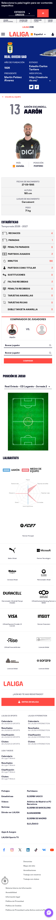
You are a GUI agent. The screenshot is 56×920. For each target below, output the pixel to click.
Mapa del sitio (29, 866)
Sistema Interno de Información (18, 888)
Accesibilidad (11, 892)
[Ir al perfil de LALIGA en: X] (31, 87)
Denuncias (27, 861)
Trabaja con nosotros (32, 875)
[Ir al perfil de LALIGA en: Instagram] (12, 850)
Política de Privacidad (15, 901)
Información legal (13, 897)
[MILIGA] (52, 34)
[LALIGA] (19, 34)
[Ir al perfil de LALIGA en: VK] (44, 850)
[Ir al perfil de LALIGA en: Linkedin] (28, 850)
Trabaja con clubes (31, 879)
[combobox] (28, 345)
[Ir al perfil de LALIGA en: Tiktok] (36, 850)
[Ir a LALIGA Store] (28, 27)
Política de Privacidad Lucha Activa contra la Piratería (28, 910)
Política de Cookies (13, 906)
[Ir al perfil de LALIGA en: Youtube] (52, 850)
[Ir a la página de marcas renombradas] (11, 881)
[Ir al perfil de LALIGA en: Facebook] (4, 850)
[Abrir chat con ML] (49, 912)
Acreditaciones (29, 870)
